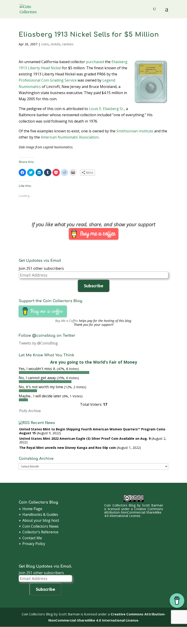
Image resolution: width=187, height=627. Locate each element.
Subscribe (93, 285)
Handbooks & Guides (40, 514)
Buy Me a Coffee (66, 321)
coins (45, 44)
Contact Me (32, 537)
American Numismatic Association (70, 137)
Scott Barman (152, 505)
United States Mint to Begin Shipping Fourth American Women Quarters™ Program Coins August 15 (92, 431)
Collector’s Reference (40, 531)
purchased (95, 61)
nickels (55, 44)
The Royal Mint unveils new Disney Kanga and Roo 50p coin (67, 447)
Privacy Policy (33, 543)
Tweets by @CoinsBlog (38, 343)
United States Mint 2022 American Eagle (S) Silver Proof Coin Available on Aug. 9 (85, 438)
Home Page (32, 508)
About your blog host (40, 520)
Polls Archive (30, 410)
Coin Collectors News (40, 526)
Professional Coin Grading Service (48, 80)
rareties (67, 44)
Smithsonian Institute (134, 131)
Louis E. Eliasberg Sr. (106, 108)
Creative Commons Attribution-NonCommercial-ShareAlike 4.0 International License (133, 512)
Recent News (43, 423)
